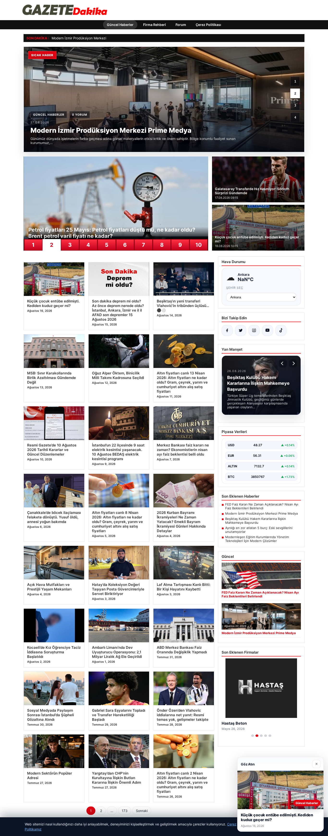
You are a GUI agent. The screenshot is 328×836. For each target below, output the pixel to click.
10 (198, 245)
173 (125, 811)
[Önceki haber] (283, 363)
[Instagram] (254, 330)
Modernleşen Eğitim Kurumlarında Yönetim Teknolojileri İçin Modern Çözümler (257, 539)
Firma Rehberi (154, 25)
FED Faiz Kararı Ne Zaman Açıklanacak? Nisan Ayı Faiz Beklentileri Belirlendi (261, 506)
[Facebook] (227, 330)
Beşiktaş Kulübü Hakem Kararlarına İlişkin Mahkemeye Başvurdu (255, 520)
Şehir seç (234, 287)
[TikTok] (280, 330)
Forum (181, 25)
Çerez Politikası (208, 25)
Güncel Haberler (120, 25)
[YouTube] (267, 330)
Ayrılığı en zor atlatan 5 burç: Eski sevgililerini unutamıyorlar (258, 530)
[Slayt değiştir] (252, 735)
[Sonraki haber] (293, 363)
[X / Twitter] (240, 330)
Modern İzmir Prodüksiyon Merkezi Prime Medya (90, 38)
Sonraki (142, 811)
